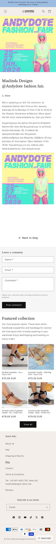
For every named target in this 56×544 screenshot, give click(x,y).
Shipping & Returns (14, 456)
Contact (9, 468)
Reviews (9, 490)
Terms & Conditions (14, 474)
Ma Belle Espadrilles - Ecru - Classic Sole (12, 374)
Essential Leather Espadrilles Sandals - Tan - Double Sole (12, 412)
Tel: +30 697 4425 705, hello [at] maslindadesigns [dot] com (21, 482)
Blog (7, 462)
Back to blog (30, 237)
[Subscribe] (47, 507)
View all (28, 424)
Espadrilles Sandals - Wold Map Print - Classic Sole (39, 374)
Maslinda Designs (18, 539)
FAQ (7, 450)
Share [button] (7, 95)
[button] (5, 11)
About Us (9, 443)
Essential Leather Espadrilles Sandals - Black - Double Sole (39, 412)
